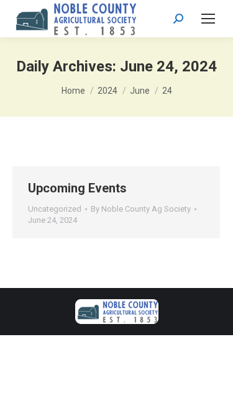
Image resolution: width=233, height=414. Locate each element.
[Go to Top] (214, 395)
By (141, 209)
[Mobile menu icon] (208, 18)
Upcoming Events (77, 188)
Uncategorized (54, 209)
